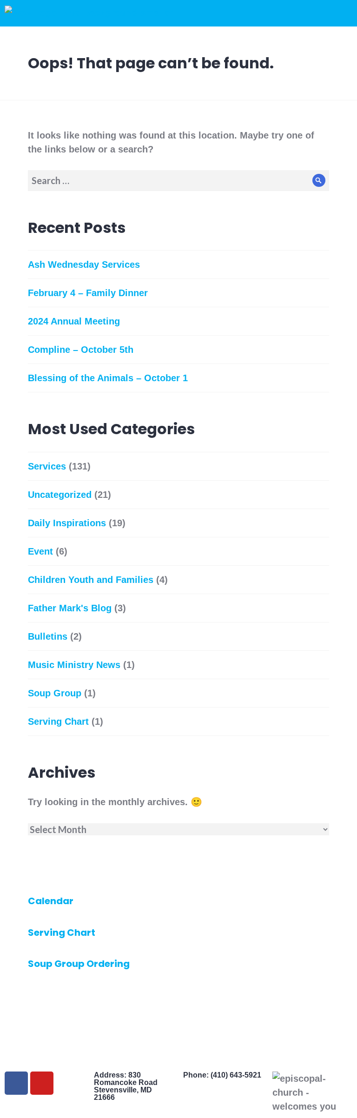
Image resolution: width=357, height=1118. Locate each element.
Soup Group (54, 693)
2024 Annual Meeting (74, 321)
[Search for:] (178, 181)
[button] (244, 13)
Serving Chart (58, 721)
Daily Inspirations (67, 523)
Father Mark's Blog (70, 608)
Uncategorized (60, 495)
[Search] (318, 180)
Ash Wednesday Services (84, 264)
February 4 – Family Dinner (88, 293)
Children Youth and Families (90, 580)
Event (40, 551)
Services (47, 466)
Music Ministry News (74, 665)
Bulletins (47, 636)
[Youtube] (41, 1083)
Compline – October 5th (80, 349)
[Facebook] (16, 1083)
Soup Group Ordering (79, 963)
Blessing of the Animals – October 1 (108, 378)
